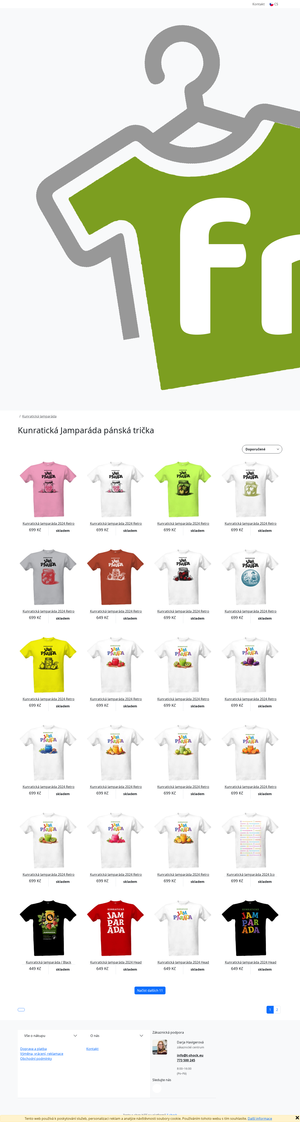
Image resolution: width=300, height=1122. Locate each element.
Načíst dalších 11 (150, 990)
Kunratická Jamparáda (39, 416)
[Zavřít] (297, 1117)
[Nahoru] (21, 1009)
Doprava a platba (33, 1049)
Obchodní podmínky (36, 1058)
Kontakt (258, 4)
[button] (274, 4)
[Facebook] (157, 1088)
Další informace (260, 1118)
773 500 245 (186, 1060)
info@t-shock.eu (190, 1055)
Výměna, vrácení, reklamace (41, 1053)
